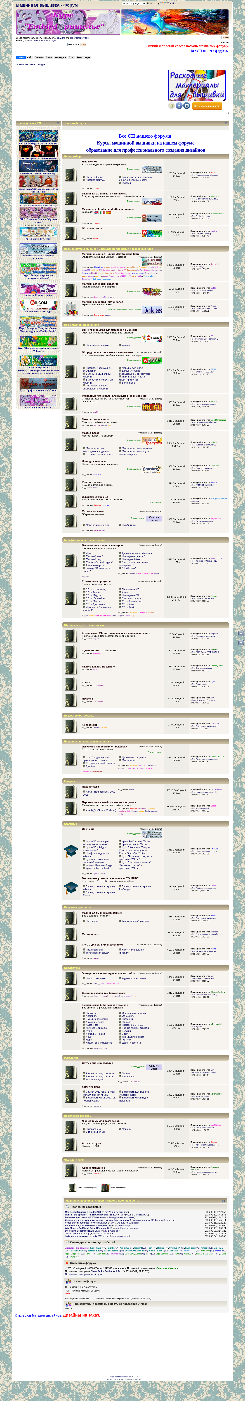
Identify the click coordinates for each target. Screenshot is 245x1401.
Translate (172, 3)
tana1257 (86, 270)
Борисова (97, 653)
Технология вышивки (95, 419)
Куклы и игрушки (95, 1079)
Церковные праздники (134, 757)
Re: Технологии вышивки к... (205, 918)
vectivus (214, 650)
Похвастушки (90, 786)
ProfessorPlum (217, 214)
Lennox (123, 267)
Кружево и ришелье (96, 1028)
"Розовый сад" (94, 559)
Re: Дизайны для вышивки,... (205, 994)
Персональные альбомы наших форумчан (109, 802)
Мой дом (126, 1129)
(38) (175, 1251)
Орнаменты (128, 1016)
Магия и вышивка (93, 511)
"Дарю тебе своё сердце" (99, 562)
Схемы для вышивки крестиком (102, 944)
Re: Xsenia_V (198, 266)
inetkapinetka (216, 789)
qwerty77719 (216, 558)
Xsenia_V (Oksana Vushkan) (101, 810)
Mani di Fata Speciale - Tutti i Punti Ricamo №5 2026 (91, 1215)
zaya (134, 276)
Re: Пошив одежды (200, 684)
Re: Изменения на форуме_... (205, 1145)
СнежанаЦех (148, 276)
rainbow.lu (215, 196)
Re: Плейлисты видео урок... (205, 888)
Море (89, 1039)
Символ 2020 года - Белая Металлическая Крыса (99, 1093)
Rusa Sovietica (113, 984)
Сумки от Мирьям (131, 598)
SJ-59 (213, 369)
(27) (126, 1248)
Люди (89, 1036)
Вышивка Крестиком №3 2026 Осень (84, 1217)
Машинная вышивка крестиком (102, 912)
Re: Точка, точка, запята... (204, 598)
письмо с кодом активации (42, 41)
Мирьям (153, 273)
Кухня (89, 1031)
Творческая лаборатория (135, 921)
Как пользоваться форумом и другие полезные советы (135, 178)
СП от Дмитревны (95, 604)
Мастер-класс (90, 432)
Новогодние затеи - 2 (133, 556)
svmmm (91, 276)
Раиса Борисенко (122, 273)
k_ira (213, 682)
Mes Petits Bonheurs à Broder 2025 (83, 1212)
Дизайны (90, 766)
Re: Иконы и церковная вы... (205, 951)
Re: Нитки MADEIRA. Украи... (205, 308)
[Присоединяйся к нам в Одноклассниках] (171, 108)
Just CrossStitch (73, 1233)
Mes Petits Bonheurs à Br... (204, 978)
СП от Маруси (93, 595)
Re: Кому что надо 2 (201, 1096)
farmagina (86, 273)
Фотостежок (89, 724)
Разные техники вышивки (135, 1028)
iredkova (97, 530)
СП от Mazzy (93, 601)
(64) (78, 1251)
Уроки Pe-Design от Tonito (136, 841)
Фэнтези (126, 1039)
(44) (95, 1251)
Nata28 (94, 273)
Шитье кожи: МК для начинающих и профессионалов (116, 633)
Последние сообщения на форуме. (84, 1274)
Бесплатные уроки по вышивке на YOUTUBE (110, 878)
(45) (179, 1254)
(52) (176, 1248)
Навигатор (91, 1013)
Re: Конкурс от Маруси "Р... (204, 561)
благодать (109, 273)
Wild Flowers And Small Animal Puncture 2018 (88, 1228)
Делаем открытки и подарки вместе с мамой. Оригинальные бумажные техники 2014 (110, 1220)
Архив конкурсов (95, 565)
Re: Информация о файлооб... (206, 175)
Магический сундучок (97, 525)
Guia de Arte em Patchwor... (204, 700)
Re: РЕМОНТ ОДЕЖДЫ (203, 485)
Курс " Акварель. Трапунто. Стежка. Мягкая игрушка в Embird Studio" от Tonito (135, 850)
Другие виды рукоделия (97, 1062)
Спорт (125, 1033)
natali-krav (97, 475)
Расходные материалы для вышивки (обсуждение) (114, 395)
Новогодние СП (130, 595)
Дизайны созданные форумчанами (104, 992)
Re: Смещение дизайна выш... (206, 422)
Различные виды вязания (100, 1076)
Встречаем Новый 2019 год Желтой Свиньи (99, 1099)
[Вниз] (241, 642)
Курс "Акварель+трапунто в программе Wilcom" (135, 858)
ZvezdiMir (215, 465)
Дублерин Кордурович (102, 279)
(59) (220, 1251)
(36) (140, 1248)
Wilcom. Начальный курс (99, 865)
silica (103, 984)
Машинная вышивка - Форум (47, 5)
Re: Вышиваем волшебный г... (206, 934)
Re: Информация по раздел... (205, 851)
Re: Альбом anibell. (200, 808)
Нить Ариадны (137, 273)
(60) (117, 1254)
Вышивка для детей (97, 1019)
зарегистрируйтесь (79, 38)
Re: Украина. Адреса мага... (204, 1172)
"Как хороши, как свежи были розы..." (133, 564)
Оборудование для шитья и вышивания (107, 352)
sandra (214, 231)
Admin (213, 172)
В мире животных (95, 1131)
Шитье (86, 682)
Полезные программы (97, 345)
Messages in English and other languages (108, 209)
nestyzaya (152, 765)
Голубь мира (129, 525)
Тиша (104, 996)
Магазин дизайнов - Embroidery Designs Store (111, 253)
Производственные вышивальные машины (95, 387)
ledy (105, 1048)
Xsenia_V (122, 270)
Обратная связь (92, 228)
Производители (94, 949)
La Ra (139, 270)
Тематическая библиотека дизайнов (105, 1004)
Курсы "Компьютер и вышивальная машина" (96, 843)
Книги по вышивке (95, 978)
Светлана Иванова (167, 1268)
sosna (84, 276)
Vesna (213, 916)
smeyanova (97, 771)
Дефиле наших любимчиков (137, 553)
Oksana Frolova (218, 992)
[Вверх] (241, 633)
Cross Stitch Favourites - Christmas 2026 (86, 1223)
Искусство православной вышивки (104, 746)
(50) (191, 1251)
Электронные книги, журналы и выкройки (108, 973)
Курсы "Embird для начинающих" (95, 849)
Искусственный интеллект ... (205, 339)
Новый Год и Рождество (99, 1042)
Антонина (142, 808)
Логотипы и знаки (95, 1033)
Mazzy (100, 273)
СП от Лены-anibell (132, 601)
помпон (96, 958)
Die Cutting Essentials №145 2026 (82, 1231)
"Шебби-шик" (129, 568)
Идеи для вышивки (94, 461)
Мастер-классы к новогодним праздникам (96, 450)
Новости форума (95, 177)
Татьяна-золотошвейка (135, 768)
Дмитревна (131, 270)
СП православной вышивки (100, 763)
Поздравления (94, 1129)
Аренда (195, 501)
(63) (75, 1254)
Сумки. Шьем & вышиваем (99, 650)
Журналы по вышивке (134, 978)
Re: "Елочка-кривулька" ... (204, 445)
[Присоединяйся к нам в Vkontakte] (186, 108)
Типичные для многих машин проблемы (132, 378)
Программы (92, 921)
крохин (98, 276)
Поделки (126, 1073)
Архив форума (91, 1143)
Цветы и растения (132, 1042)
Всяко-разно (128, 382)
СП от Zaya (128, 604)
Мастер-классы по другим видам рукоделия (134, 453)
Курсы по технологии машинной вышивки (96, 861)
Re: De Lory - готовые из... (204, 290)
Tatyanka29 (87, 279)
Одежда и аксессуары (134, 1013)
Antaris (214, 596)
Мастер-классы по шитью (98, 666)
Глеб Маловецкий (218, 420)
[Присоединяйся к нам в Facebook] (179, 108)
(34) (114, 1251)
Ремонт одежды (92, 482)
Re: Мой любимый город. (203, 1128)
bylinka (214, 482)
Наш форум (89, 161)
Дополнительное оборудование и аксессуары (134, 372)
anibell (157, 267)
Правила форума (95, 180)
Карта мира (92, 1025)
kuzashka (115, 267)
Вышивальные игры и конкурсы (102, 545)
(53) (97, 1248)
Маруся (158, 270)
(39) (158, 1251)
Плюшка (214, 849)
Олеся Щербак (217, 757)
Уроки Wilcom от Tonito (134, 844)
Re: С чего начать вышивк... (205, 199)
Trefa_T (97, 984)
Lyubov (107, 267)
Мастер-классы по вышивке (137, 448)
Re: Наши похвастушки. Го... (205, 792)
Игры (88, 553)
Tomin (147, 273)
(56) (150, 1254)
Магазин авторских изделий (100, 283)
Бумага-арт (128, 1076)
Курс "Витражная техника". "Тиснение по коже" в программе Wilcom (135, 865)
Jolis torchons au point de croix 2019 (84, 1236)
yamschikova (132, 267)
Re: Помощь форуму (201, 233)
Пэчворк (87, 698)
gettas (104, 530)
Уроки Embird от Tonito (98, 868)
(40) (207, 1251)
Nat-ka (139, 276)
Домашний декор (95, 1022)
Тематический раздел (97, 952)
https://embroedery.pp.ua (120, 1377)
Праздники (127, 1019)
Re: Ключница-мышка (202, 668)
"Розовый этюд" (94, 556)
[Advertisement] (91, 94)
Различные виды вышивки (100, 1073)
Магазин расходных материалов (102, 301)
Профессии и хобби (132, 1025)
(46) (103, 1254)
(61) (207, 1248)
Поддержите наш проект (207, 106)
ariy (212, 698)
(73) (192, 1248)
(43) (151, 1248)
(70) (90, 1254)
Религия (126, 1031)
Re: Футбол (197, 1026)
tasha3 (213, 442)
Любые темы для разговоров (101, 1120)
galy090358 (216, 518)
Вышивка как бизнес (95, 496)
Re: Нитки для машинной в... (205, 404)
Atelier (213, 949)
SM (100, 270)
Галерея (126, 183)
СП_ (213, 336)
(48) (135, 1254)
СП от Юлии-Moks (95, 598)
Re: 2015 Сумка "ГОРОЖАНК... (206, 652)
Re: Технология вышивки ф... (205, 726)
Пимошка (143, 267)
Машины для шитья (132, 368)
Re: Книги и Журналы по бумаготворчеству (88, 1225)
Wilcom (126, 345)
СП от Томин (93, 592)
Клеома (96, 188)
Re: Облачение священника (205, 759)
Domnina (106, 270)
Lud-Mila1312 (98, 685)
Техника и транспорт (133, 1036)
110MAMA (215, 724)
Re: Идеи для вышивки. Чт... (205, 468)
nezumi (214, 401)
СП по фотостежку (96, 589)
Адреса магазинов (93, 1167)
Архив (125, 592)
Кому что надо (91, 1086)
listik (128, 811)
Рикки (213, 306)
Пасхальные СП (130, 589)
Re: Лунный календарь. (202, 521)
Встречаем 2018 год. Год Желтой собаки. (134, 1093)
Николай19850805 (123, 276)
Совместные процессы (96, 581)
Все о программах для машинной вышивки (109, 329)
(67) (189, 1254)
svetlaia (151, 267)
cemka (105, 276)
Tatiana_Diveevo (218, 665)
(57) (112, 1248)
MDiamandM (216, 1024)
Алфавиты (91, 1016)
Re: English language (201, 216)
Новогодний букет (131, 559)
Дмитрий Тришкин (219, 498)
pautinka (214, 932)
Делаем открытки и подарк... (205, 1072)
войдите (61, 38)
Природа (126, 1022)
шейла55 (130, 996)
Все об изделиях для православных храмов (96, 759)
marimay (94, 270)
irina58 (114, 270)
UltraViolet (98, 267)
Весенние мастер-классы (99, 454)
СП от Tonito (128, 607)
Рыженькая (99, 315)
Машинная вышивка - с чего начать (104, 193)
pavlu (151, 270)
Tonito (111, 276)
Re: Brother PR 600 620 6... (204, 372)
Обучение (88, 828)
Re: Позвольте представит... (205, 636)
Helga (145, 270)
